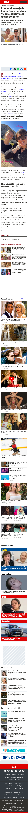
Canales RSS (8, 792)
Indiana (10, 114)
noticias (14, 550)
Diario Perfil (7, 775)
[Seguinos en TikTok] (16, 771)
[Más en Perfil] (10, 545)
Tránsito (21, 797)
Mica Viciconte (5, 239)
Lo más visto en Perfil (10, 708)
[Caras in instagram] (5, 771)
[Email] (25, 69)
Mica (9, 96)
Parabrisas (20, 777)
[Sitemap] (23, 771)
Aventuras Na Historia (9, 786)
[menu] (2, 2)
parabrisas (14, 621)
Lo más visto (6, 667)
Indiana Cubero (15, 239)
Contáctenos (7, 795)
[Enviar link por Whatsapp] (18, 69)
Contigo (21, 783)
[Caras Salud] (14, 752)
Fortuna (7, 777)
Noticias (14, 775)
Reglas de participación (10, 797)
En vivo (24, 2)
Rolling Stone (21, 786)
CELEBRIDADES (4, 5)
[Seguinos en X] (12, 771)
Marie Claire (21, 775)
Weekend (13, 777)
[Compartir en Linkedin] (21, 69)
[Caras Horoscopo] (14, 759)
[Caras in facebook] (8, 771)
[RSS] (20, 771)
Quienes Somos (18, 792)
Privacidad (16, 795)
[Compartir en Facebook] (11, 69)
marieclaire (14, 574)
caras (14, 597)
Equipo (22, 795)
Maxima (21, 788)
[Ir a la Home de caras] (6, 2)
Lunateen (11, 779)
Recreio (15, 788)
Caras (15, 783)
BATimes (17, 779)
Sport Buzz (8, 788)
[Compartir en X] (15, 69)
